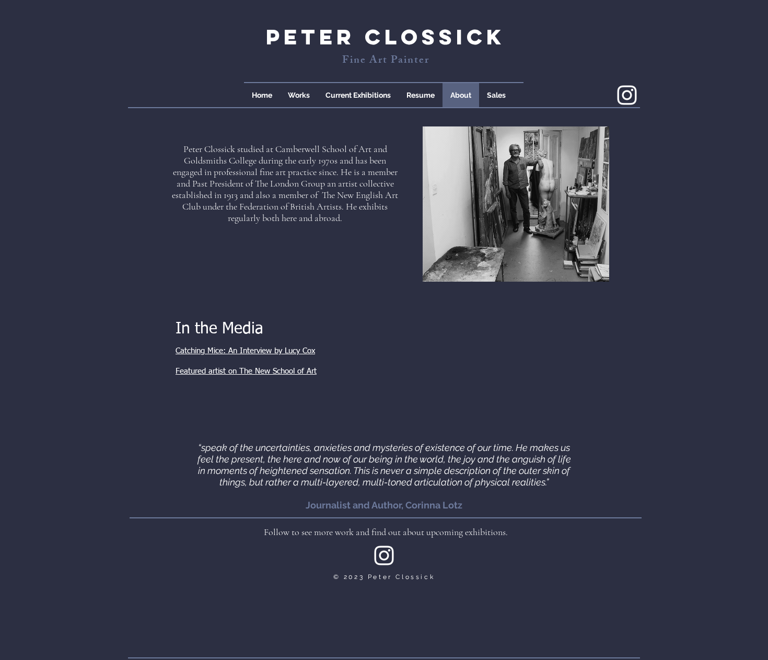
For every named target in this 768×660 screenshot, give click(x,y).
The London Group (290, 183)
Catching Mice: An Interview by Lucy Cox (245, 351)
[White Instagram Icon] (627, 95)
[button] (299, 95)
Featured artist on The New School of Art (246, 371)
